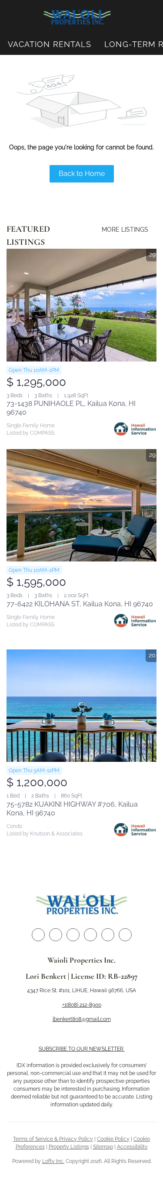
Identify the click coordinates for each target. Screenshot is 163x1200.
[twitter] (55, 934)
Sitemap (103, 1147)
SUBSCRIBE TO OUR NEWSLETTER (82, 1049)
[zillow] (73, 934)
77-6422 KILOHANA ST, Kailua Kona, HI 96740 (80, 604)
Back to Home (82, 173)
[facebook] (38, 934)
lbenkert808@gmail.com (82, 1019)
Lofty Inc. (53, 1161)
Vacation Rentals (50, 44)
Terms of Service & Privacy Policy (53, 1139)
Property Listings (69, 1147)
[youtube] (107, 934)
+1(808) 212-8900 (81, 1005)
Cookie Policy (113, 1139)
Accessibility (132, 1147)
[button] (77, 17)
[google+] (125, 934)
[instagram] (90, 934)
